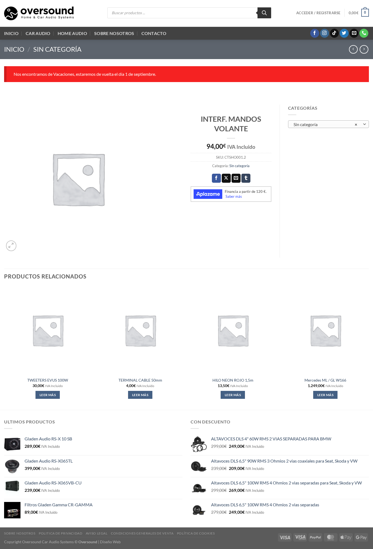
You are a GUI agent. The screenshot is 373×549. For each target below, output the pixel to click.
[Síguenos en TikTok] (334, 33)
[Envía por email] (236, 178)
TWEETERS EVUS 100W (47, 380)
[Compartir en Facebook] (216, 178)
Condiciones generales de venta (142, 533)
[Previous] (4, 347)
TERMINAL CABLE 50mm (140, 380)
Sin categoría (57, 49)
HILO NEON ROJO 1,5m (232, 380)
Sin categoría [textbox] (325, 124)
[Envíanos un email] (354, 33)
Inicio (11, 33)
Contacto (154, 33)
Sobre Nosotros (114, 33)
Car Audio (38, 33)
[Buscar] (264, 12)
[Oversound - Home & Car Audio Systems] (39, 13)
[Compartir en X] (226, 178)
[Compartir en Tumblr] (245, 178)
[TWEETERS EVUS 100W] (47, 330)
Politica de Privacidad (60, 533)
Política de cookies (196, 533)
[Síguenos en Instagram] (324, 33)
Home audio (72, 33)
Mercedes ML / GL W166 (325, 380)
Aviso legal (97, 533)
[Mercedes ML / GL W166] (325, 330)
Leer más (48, 395)
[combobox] (328, 124)
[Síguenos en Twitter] (344, 33)
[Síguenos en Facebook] (314, 33)
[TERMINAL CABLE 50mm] (140, 330)
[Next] (369, 347)
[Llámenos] (363, 33)
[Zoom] (11, 245)
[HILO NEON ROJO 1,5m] (232, 330)
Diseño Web (110, 541)
